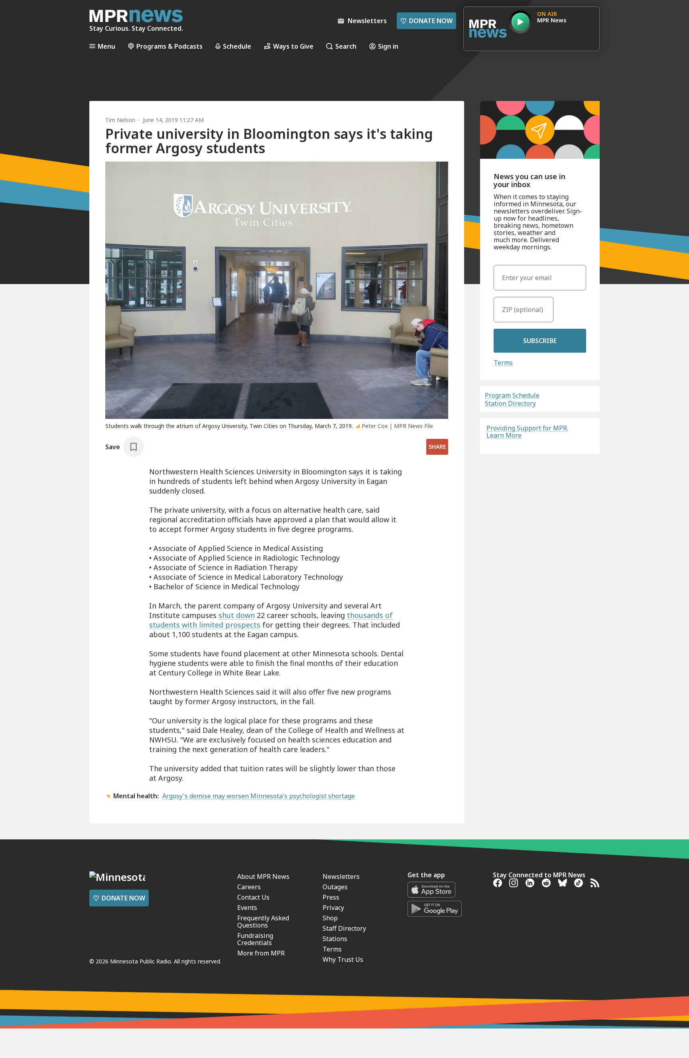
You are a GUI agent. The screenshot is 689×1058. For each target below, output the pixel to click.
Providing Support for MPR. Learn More (527, 432)
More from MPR (261, 953)
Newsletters (341, 876)
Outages (335, 886)
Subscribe (540, 340)
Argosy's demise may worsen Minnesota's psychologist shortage (258, 796)
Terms (503, 362)
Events (247, 907)
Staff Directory (344, 928)
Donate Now (426, 21)
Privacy (333, 907)
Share (437, 446)
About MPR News (263, 876)
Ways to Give (293, 46)
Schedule (237, 46)
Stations (335, 938)
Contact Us (253, 897)
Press (331, 897)
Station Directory (510, 403)
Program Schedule (512, 395)
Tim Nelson (120, 120)
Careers (249, 886)
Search (345, 46)
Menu (106, 46)
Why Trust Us (343, 959)
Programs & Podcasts (169, 46)
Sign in (388, 46)
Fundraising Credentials (255, 939)
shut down (237, 615)
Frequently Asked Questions (263, 922)
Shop (330, 918)
